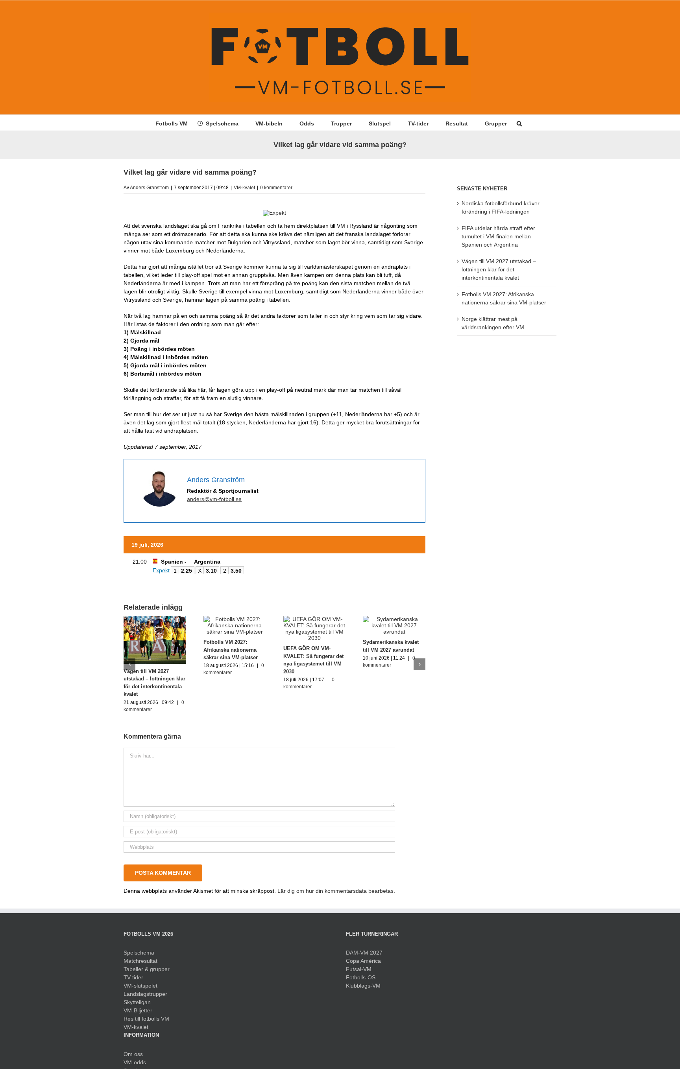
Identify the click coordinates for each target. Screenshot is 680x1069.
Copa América (363, 961)
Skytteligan (137, 1002)
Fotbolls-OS (360, 977)
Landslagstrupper (145, 994)
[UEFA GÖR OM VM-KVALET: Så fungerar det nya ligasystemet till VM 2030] (314, 619)
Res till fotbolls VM (146, 1019)
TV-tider (133, 977)
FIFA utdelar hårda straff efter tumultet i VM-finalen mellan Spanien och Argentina (498, 236)
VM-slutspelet (140, 985)
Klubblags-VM (363, 985)
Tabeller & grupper (147, 969)
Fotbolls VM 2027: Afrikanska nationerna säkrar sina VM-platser (230, 649)
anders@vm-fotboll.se (214, 499)
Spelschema (139, 952)
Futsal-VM (358, 969)
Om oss (133, 1054)
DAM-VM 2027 (364, 952)
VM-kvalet (244, 187)
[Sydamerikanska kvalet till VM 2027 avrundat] (394, 619)
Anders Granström (149, 187)
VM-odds (135, 1062)
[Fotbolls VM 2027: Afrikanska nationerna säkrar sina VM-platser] (234, 619)
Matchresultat (140, 961)
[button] (519, 123)
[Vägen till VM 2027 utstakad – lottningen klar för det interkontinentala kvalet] (155, 619)
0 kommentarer (276, 187)
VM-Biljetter (138, 1010)
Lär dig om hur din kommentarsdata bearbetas (335, 891)
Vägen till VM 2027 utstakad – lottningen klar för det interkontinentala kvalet (499, 269)
